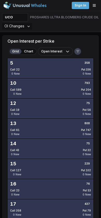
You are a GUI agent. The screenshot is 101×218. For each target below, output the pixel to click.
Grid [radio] (15, 51)
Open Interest (51, 51)
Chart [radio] (28, 51)
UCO (9, 17)
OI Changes (14, 26)
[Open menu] (95, 5)
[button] (77, 51)
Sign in (80, 5)
